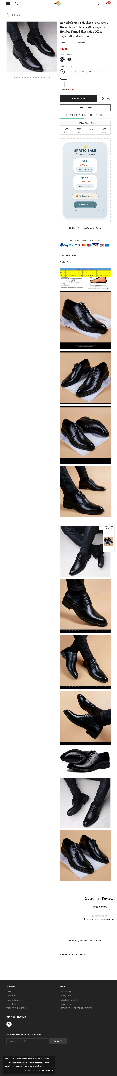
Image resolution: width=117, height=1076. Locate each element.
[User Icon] (99, 3)
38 (62, 72)
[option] (31, 46)
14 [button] (49, 77)
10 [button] (38, 77)
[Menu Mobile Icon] (8, 3)
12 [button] (44, 77)
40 (76, 72)
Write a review (100, 907)
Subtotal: (63, 90)
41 (83, 72)
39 (69, 72)
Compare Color (48, 68)
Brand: (62, 42)
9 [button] (36, 77)
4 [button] (22, 77)
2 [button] (17, 77)
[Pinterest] (9, 1024)
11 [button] (41, 77)
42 (90, 72)
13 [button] (46, 77)
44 (103, 72)
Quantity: (63, 79)
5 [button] (25, 77)
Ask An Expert (94, 228)
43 (97, 72)
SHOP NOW (85, 204)
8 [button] (33, 77)
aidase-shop (83, 42)
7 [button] (30, 77)
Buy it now (85, 108)
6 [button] (27, 77)
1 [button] (14, 77)
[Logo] (58, 3)
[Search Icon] (16, 3)
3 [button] (19, 77)
